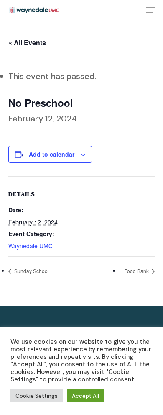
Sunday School (31, 270)
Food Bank (137, 270)
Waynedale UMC (30, 246)
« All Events (27, 42)
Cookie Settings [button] (36, 396)
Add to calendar (51, 154)
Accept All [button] (85, 396)
